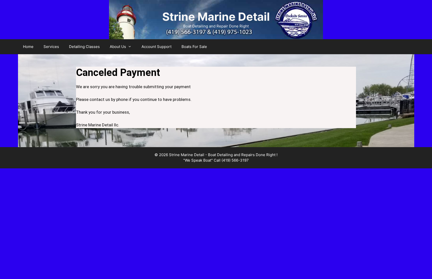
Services (51, 46)
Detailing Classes (84, 46)
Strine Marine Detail (216, 16)
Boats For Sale (194, 46)
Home (28, 46)
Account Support (157, 46)
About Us (118, 46)
